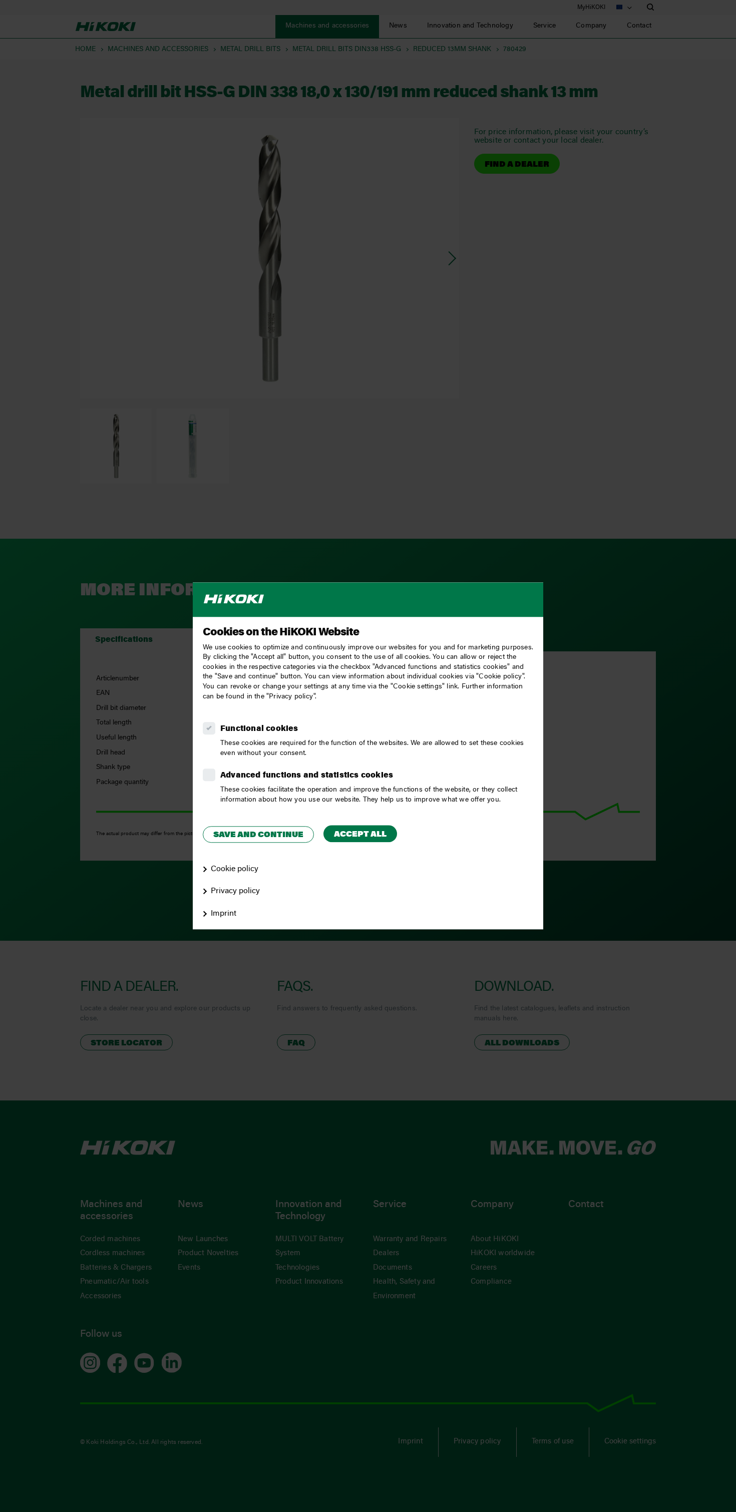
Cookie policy (234, 869)
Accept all (360, 835)
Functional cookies (259, 729)
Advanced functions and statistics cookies (306, 776)
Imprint (223, 914)
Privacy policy (235, 892)
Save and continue (258, 835)
